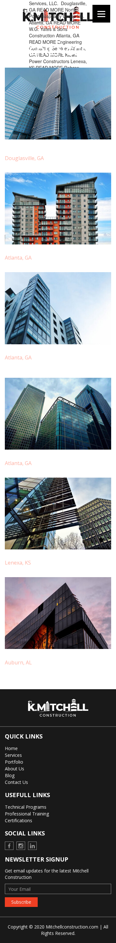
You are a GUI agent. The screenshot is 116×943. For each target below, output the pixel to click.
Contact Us (16, 782)
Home (11, 748)
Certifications (18, 820)
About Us (14, 769)
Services (13, 755)
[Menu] (101, 14)
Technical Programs (25, 807)
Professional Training (27, 814)
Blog (10, 775)
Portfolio (14, 762)
